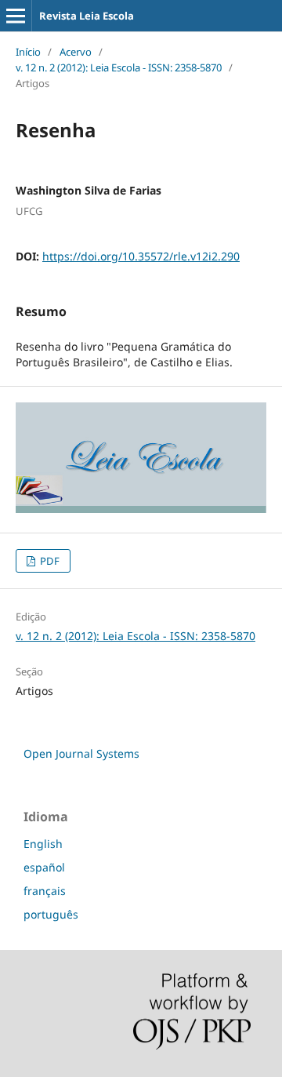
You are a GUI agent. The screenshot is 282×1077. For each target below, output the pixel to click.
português (51, 914)
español (44, 867)
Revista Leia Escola (86, 16)
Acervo (76, 52)
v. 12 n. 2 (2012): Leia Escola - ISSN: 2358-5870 (119, 67)
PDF (49, 561)
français (45, 890)
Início (28, 52)
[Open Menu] (15, 15)
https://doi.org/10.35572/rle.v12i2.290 (141, 256)
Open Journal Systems (81, 753)
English (43, 843)
